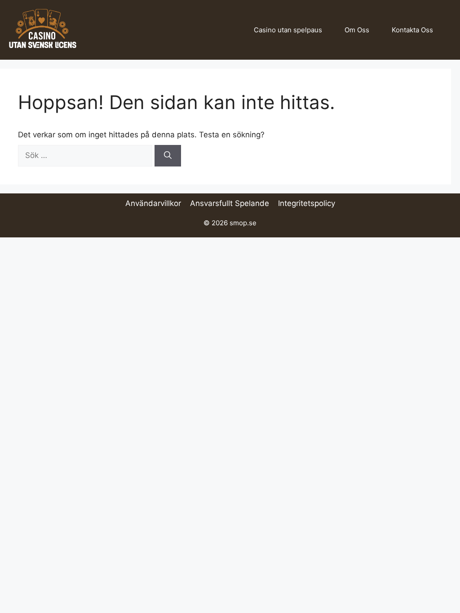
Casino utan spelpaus (288, 30)
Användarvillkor (153, 203)
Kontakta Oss (412, 30)
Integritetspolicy (306, 203)
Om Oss (357, 30)
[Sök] (168, 155)
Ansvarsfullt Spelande (229, 203)
